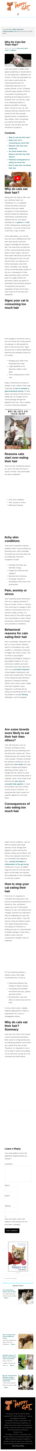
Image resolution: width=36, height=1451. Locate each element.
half (27, 222)
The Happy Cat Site (18, 6)
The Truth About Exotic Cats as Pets (9, 1291)
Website (8, 1206)
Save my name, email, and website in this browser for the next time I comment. (16, 1221)
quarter (20, 222)
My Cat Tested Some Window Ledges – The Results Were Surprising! (10, 1378)
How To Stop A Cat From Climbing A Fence (9, 1336)
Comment (9, 1164)
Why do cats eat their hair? (19, 137)
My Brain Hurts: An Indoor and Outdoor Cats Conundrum (9, 1356)
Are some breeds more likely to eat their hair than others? (19, 154)
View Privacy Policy (18, 1446)
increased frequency (21, 669)
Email (7, 1196)
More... (6, 1298)
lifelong (25, 695)
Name (7, 1185)
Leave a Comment (10, 50)
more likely (18, 764)
